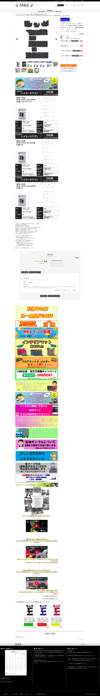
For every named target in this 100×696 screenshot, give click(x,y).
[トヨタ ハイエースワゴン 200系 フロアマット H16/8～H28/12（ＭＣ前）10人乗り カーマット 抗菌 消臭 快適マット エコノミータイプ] (18, 64)
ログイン (77, 0)
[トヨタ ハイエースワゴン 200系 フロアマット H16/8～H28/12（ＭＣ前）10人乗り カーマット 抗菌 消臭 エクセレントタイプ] (43, 610)
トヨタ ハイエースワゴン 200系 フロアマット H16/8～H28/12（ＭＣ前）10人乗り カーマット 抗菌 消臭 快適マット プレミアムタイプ (57, 620)
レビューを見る (73, 31)
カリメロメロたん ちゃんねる (27, 559)
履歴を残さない (82, 639)
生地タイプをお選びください (66, 40)
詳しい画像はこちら (76, 50)
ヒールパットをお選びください (66, 55)
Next (56, 39)
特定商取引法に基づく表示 (41, 694)
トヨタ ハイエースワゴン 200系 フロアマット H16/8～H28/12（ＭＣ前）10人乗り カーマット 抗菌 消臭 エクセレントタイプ (43, 620)
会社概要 (21, 694)
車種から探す (60, 5)
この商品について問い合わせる (68, 68)
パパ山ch (42, 590)
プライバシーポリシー (30, 694)
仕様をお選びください (65, 45)
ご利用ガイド (57, 0)
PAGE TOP (83, 644)
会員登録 (82, 0)
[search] (66, 5)
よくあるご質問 (63, 0)
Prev (17, 39)
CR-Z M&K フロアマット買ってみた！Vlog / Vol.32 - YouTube (42, 562)
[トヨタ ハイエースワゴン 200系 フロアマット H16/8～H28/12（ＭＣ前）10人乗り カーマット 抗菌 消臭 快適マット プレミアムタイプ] (56, 610)
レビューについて (70, 0)
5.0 (45, 261)
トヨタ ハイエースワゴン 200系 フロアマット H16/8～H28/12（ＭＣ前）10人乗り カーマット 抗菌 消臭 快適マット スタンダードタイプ (30, 620)
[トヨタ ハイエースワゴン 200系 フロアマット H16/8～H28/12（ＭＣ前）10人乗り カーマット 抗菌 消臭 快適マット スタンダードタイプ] (30, 610)
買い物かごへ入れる (68, 65)
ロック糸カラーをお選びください (66, 50)
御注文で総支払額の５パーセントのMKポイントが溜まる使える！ (50, 11)
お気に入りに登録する (50, 598)
